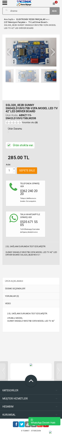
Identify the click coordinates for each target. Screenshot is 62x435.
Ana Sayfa (8, 19)
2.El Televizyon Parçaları (14, 22)
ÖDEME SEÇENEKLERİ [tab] (15, 288)
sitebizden (36, 431)
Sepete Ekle (27, 170)
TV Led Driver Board (37, 22)
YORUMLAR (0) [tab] (12, 296)
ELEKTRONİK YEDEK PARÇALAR (30, 19)
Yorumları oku (30, 122)
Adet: (8, 164)
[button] (53, 52)
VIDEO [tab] (8, 303)
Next (58, 371)
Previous (4, 371)
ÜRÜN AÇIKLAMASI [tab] (14, 281)
